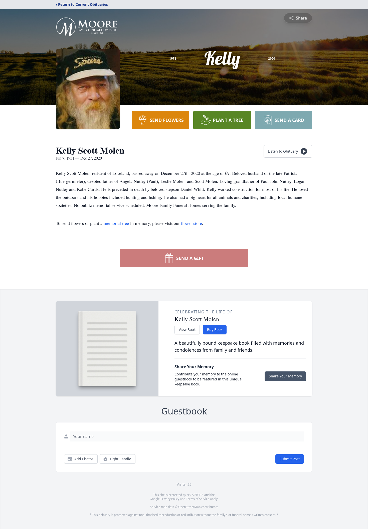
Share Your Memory (285, 376)
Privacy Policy (169, 499)
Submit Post (290, 458)
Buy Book (214, 329)
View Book (187, 329)
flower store (191, 223)
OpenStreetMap (189, 507)
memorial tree (116, 223)
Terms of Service (197, 499)
